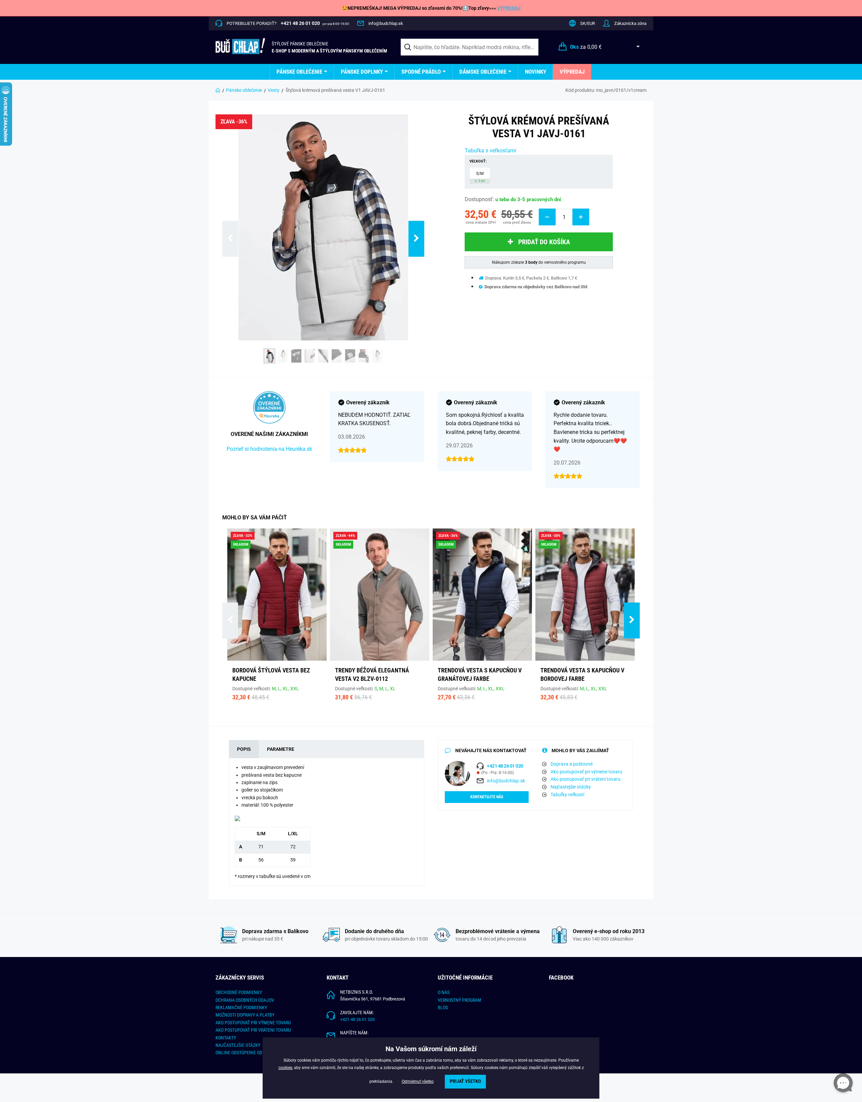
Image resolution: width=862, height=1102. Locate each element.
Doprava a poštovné (572, 764)
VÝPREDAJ (509, 8)
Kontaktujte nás (486, 797)
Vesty (273, 90)
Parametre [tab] (280, 749)
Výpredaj (572, 71)
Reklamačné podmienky (241, 1007)
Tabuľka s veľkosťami (490, 150)
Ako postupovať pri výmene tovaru (586, 771)
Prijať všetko (465, 1081)
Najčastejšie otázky (571, 786)
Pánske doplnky (362, 71)
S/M (480, 177)
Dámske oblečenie (482, 71)
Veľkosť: (478, 161)
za (586, 47)
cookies (285, 1067)
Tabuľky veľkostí (567, 794)
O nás (444, 992)
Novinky (535, 71)
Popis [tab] (244, 749)
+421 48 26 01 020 (357, 1019)
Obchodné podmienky (239, 992)
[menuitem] (302, 72)
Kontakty (226, 1037)
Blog (443, 1007)
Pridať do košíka (544, 242)
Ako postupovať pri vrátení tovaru (586, 779)
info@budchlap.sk (385, 23)
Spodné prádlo (421, 71)
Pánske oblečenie (299, 71)
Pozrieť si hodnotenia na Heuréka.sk (269, 449)
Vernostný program (459, 1000)
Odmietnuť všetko (418, 1081)
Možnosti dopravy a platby (245, 1015)
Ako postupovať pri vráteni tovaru (253, 1030)
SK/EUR (587, 23)
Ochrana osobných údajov (245, 1000)
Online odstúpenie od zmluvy (247, 1052)
